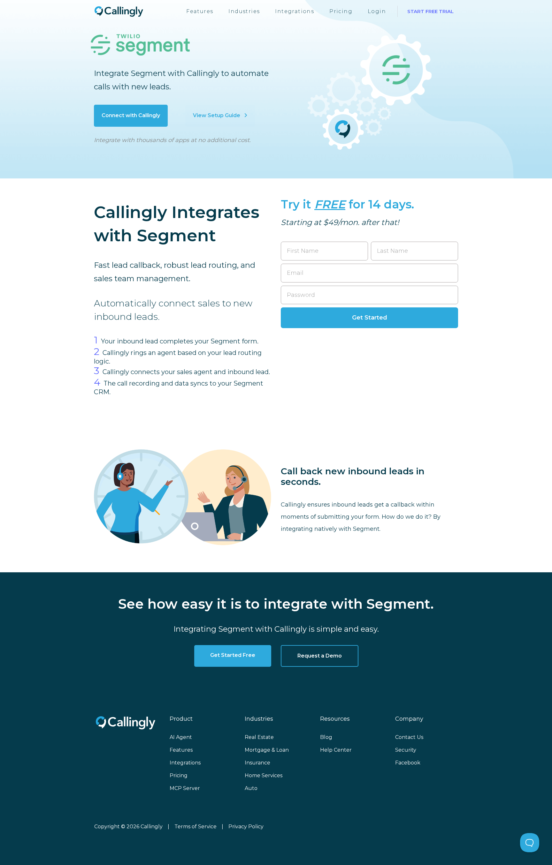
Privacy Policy (246, 827)
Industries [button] (244, 11)
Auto (251, 788)
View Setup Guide (217, 115)
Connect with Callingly (131, 115)
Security (405, 750)
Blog (326, 737)
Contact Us (409, 737)
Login (377, 11)
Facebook (407, 763)
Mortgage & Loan (267, 750)
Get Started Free (232, 655)
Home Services (263, 775)
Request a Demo (319, 656)
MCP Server (185, 788)
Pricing (340, 11)
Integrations (294, 11)
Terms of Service (195, 827)
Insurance (257, 763)
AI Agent (181, 737)
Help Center (336, 750)
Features (199, 11)
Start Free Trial (430, 11)
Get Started (369, 317)
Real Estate (259, 737)
